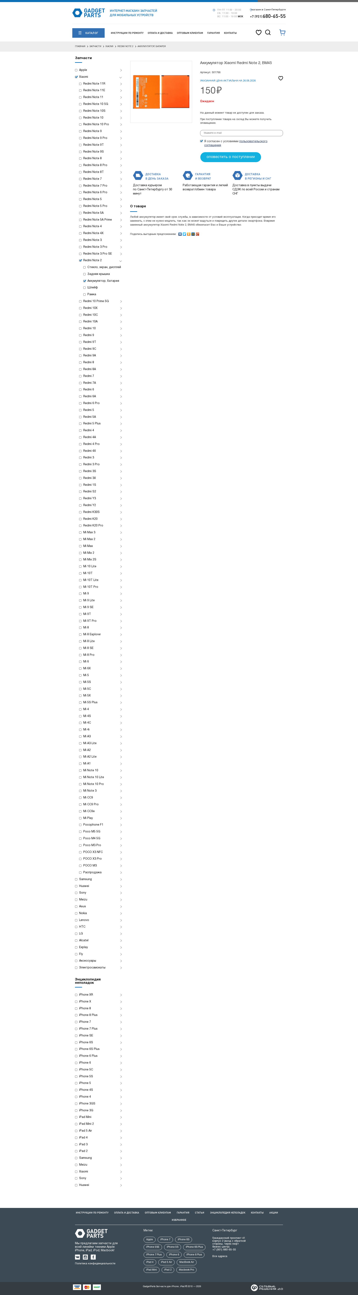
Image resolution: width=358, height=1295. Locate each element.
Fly (81, 954)
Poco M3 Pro (92, 845)
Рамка (91, 294)
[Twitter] (184, 233)
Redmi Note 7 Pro (95, 186)
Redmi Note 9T (93, 145)
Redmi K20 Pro (93, 525)
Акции (273, 1212)
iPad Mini (85, 1117)
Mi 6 (86, 661)
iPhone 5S (86, 1076)
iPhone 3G (86, 1110)
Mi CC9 (88, 797)
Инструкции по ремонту (127, 32)
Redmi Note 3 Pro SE (97, 254)
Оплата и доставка (160, 32)
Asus (82, 906)
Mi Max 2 (89, 539)
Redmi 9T (89, 342)
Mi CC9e (89, 811)
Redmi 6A (89, 396)
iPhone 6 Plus (88, 1056)
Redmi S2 (89, 491)
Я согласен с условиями (235, 143)
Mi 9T (87, 614)
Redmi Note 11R (94, 84)
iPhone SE (86, 1035)
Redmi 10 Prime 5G (96, 301)
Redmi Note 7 (92, 179)
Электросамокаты (92, 967)
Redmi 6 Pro (91, 403)
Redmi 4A (89, 437)
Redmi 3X (89, 478)
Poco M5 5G (91, 831)
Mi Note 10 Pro (93, 784)
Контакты (230, 32)
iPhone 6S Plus (89, 1049)
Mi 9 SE (88, 607)
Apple (83, 70)
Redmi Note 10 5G (95, 104)
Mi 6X (87, 668)
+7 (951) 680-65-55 (224, 1250)
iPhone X (85, 1001)
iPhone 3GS (87, 1103)
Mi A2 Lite (90, 757)
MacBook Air (186, 1262)
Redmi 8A (89, 369)
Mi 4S (87, 716)
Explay (83, 947)
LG (81, 933)
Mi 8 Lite (89, 641)
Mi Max (88, 546)
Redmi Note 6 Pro (95, 192)
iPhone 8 (85, 1008)
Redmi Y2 (89, 505)
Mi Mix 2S (89, 559)
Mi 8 (86, 627)
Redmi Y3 (89, 498)
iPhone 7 (85, 1022)
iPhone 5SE (152, 1247)
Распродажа (92, 872)
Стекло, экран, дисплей (104, 267)
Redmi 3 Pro (91, 464)
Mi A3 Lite (90, 743)
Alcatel (83, 940)
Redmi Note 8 (92, 158)
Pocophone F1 (93, 825)
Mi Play (88, 818)
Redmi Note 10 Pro (96, 124)
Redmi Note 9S (93, 152)
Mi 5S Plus (90, 702)
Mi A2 (87, 750)
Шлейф (92, 287)
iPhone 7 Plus (88, 1029)
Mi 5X (87, 695)
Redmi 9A (89, 355)
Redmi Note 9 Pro (95, 138)
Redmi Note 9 (92, 131)
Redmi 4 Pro (91, 444)
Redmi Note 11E (94, 90)
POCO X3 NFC (93, 852)
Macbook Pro (186, 1270)
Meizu (83, 899)
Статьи (199, 1212)
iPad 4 (83, 1137)
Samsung (85, 879)
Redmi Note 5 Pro (95, 206)
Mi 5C (87, 689)
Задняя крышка (98, 274)
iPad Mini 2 (86, 1124)
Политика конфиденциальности (95, 1263)
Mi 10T (88, 573)
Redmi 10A (90, 321)
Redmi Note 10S (94, 111)
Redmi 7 (88, 376)
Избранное (179, 1219)
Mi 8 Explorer (92, 634)
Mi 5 (86, 675)
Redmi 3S (89, 471)
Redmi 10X (90, 308)
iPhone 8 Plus (88, 1015)
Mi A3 (87, 736)
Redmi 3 (88, 457)
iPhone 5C (86, 1069)
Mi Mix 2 (88, 553)
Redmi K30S (91, 512)
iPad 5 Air (85, 1131)
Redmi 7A (89, 383)
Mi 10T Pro (90, 587)
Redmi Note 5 (92, 199)
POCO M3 (90, 865)
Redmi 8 (88, 362)
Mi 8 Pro (88, 655)
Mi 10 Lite (89, 566)
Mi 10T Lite (90, 580)
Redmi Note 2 (92, 260)
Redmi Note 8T (93, 172)
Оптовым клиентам (190, 32)
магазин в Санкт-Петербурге (268, 10)
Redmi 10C (90, 315)
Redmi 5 (88, 410)
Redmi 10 (89, 328)
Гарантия (213, 32)
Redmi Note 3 (92, 240)
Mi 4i (86, 729)
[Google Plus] (197, 233)
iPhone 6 (85, 1063)
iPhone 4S (86, 1090)
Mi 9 (86, 593)
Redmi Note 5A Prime (97, 220)
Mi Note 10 (90, 770)
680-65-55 (268, 16)
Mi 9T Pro (90, 621)
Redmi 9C (89, 349)
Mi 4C (87, 723)
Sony (82, 893)
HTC (82, 927)
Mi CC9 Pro (91, 804)
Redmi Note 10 (93, 118)
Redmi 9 (88, 335)
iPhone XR (86, 995)
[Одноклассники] (189, 233)
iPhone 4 (85, 1097)
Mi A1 (87, 763)
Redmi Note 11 (93, 97)
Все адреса (219, 1256)
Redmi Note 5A (93, 213)
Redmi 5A (89, 417)
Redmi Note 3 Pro (95, 247)
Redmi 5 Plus (92, 423)
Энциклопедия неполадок (227, 1212)
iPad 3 (83, 1144)
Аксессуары (87, 961)
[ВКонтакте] (180, 233)
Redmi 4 (88, 430)
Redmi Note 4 (92, 226)
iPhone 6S (86, 1042)
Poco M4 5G (91, 838)
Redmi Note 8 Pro (95, 165)
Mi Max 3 (89, 532)
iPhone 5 (85, 1083)
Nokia (83, 913)
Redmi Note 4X (93, 233)
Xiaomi (83, 77)
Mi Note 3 (90, 791)
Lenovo (84, 920)
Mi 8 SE (88, 648)
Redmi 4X (89, 451)
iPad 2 (83, 1151)
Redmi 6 (88, 389)
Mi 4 (86, 709)
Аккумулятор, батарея (103, 281)
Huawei (84, 886)
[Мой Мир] (193, 233)
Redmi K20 (90, 519)
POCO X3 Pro (92, 859)
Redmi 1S (89, 485)
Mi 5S (87, 682)
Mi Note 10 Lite (93, 777)
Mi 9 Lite (89, 600)
